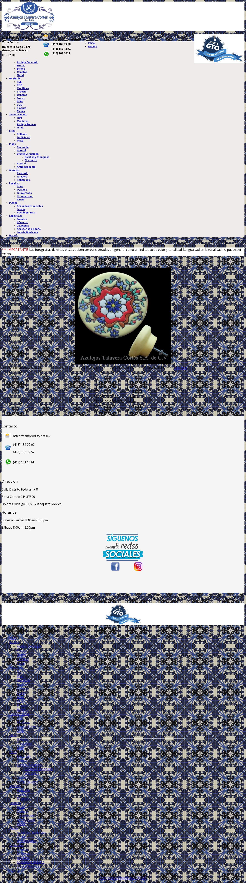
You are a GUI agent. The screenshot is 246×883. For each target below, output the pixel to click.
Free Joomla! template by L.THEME (123, 878)
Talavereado (24, 193)
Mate (20, 140)
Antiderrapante (26, 166)
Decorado (23, 147)
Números (22, 222)
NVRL (20, 101)
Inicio (91, 43)
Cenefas (22, 72)
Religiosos (23, 180)
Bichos (21, 68)
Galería (13, 235)
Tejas (20, 127)
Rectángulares (26, 212)
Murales (14, 170)
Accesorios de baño (29, 229)
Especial (22, 91)
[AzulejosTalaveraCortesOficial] (138, 566)
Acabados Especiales (30, 206)
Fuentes (22, 219)
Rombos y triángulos (37, 157)
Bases (20, 199)
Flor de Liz (31, 160)
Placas (13, 202)
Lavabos (14, 183)
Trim (19, 117)
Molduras (22, 121)
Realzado (15, 78)
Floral (20, 75)
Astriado (22, 163)
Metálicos (23, 88)
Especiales (15, 215)
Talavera (22, 176)
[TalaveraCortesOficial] (115, 566)
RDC (19, 85)
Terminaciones (18, 114)
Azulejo (92, 46)
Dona (20, 186)
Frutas (21, 65)
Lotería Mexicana (27, 232)
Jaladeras (23, 225)
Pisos (12, 144)
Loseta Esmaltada (28, 153)
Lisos (12, 130)
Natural (21, 150)
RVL (19, 81)
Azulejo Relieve (26, 124)
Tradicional (23, 137)
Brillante (22, 134)
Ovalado (22, 189)
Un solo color (25, 196)
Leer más (180, 368)
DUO (19, 104)
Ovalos (21, 209)
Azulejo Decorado (27, 62)
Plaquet (21, 108)
